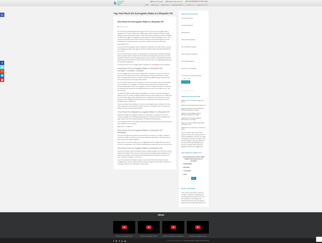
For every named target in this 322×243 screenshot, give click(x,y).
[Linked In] (2, 75)
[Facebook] (2, 63)
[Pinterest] (2, 80)
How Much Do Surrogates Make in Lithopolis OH (140, 22)
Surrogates (165, 5)
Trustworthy (187, 171)
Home (146, 5)
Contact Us (190, 5)
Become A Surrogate (157, 1)
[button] (2, 15)
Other (185, 174)
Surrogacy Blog (202, 5)
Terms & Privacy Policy (187, 90)
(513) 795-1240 (202, 1)
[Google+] (2, 71)
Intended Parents (177, 5)
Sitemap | (198, 240)
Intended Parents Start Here (174, 1)
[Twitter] (2, 67)
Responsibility (187, 164)
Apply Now (154, 5)
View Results (193, 182)
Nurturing (186, 167)
